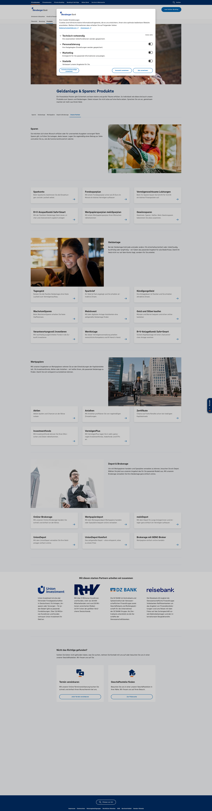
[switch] (150, 44)
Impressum (85, 28)
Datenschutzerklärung (68, 28)
